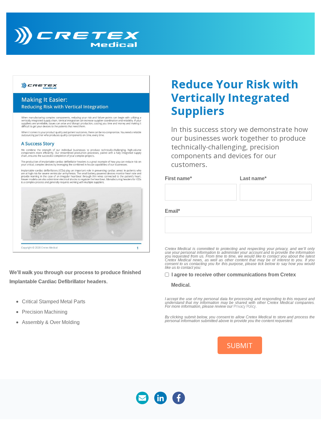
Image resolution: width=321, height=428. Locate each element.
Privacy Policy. (245, 306)
